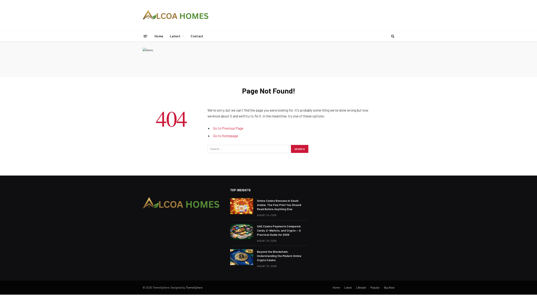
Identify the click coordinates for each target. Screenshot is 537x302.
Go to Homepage (225, 136)
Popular (375, 287)
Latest (175, 36)
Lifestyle (361, 287)
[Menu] (145, 36)
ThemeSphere (194, 287)
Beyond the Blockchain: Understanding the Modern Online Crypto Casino (279, 256)
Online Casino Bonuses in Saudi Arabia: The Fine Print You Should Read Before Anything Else (279, 205)
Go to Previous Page (228, 128)
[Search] (392, 36)
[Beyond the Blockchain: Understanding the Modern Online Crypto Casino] (241, 257)
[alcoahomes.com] (176, 15)
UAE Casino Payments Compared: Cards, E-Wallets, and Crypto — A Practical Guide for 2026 (279, 230)
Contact (197, 36)
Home (159, 36)
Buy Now (389, 287)
